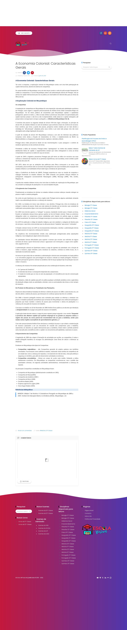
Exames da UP (43, 531)
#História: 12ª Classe (46, 430)
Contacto (88, 513)
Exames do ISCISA (44, 528)
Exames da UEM (43, 534)
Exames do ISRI (43, 525)
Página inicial (89, 510)
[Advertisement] (52, 14)
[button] (24, 72)
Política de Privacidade (92, 519)
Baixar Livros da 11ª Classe (97, 159)
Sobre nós (88, 516)
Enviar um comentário (25, 430)
